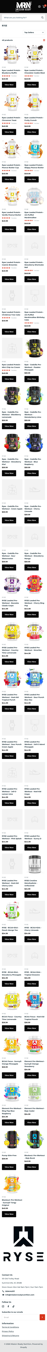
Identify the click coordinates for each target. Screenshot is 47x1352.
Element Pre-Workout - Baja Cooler (34, 1109)
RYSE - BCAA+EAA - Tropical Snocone (32, 973)
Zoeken (42, 17)
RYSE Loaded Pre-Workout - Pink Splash (12, 837)
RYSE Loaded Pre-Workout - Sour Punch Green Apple (12, 744)
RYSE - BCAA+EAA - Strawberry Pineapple (11, 973)
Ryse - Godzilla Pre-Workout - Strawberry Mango (34, 556)
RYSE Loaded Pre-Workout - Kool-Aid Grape (32, 791)
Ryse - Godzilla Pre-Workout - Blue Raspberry (32, 461)
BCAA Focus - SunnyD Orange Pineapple (11, 1062)
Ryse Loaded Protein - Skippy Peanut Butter (34, 166)
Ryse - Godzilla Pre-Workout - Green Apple (12, 507)
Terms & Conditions (10, 1327)
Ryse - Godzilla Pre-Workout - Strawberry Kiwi (11, 461)
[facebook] (8, 1306)
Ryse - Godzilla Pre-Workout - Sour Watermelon (10, 556)
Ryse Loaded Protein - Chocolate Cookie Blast (34, 71)
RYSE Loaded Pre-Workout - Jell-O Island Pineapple (34, 744)
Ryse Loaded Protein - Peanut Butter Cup (11, 166)
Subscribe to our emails (12, 1312)
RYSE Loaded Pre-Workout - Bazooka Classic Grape (10, 603)
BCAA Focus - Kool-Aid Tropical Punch (34, 1018)
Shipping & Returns (10, 1336)
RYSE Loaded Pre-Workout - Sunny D (32, 837)
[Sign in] (39, 6)
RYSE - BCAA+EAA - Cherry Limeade (32, 929)
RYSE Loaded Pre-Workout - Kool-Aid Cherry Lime (10, 883)
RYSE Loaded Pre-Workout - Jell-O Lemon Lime (10, 791)
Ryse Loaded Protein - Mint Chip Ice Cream (11, 366)
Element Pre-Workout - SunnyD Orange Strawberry (34, 1064)
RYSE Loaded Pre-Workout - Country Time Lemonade (10, 650)
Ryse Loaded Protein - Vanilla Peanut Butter (11, 213)
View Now (9, 85)
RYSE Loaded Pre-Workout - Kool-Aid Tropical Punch (10, 697)
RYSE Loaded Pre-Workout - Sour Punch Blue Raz (34, 697)
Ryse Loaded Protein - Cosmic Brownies (11, 263)
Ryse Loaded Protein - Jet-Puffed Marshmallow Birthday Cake (34, 316)
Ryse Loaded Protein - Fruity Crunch (34, 119)
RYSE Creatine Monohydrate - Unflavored (30, 883)
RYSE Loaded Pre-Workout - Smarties (33, 648)
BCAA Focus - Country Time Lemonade (11, 1018)
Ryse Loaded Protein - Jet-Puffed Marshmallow (34, 215)
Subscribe (42, 1317)
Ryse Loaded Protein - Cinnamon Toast (11, 119)
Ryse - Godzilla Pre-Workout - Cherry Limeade (32, 509)
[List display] (44, 40)
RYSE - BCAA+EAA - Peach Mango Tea (10, 929)
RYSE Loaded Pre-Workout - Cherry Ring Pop (34, 603)
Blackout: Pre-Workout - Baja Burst (34, 1156)
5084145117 (10, 1291)
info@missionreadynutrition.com (19, 1295)
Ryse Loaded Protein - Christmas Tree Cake (11, 313)
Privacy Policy (8, 1331)
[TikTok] (13, 1306)
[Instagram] (3, 1306)
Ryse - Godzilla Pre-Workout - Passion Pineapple (32, 367)
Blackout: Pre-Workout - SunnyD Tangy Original (12, 1202)
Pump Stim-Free (9, 1155)
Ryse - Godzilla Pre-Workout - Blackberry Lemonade (11, 414)
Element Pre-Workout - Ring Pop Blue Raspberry (12, 1111)
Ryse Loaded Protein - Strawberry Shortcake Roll (34, 265)
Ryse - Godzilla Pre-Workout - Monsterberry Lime (32, 414)
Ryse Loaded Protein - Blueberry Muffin (11, 71)
